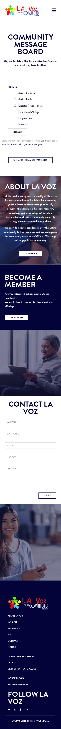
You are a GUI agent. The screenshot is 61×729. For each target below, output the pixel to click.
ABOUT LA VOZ (15, 616)
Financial (23, 124)
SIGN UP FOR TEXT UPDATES (22, 669)
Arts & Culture (26, 93)
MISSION (12, 622)
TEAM (10, 634)
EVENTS (12, 662)
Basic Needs (25, 99)
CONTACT (13, 641)
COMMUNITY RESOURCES (21, 656)
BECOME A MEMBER (18, 684)
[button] (30, 160)
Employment (25, 118)
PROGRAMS (14, 628)
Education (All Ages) (29, 112)
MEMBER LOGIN (16, 678)
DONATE (12, 647)
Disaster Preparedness (30, 106)
